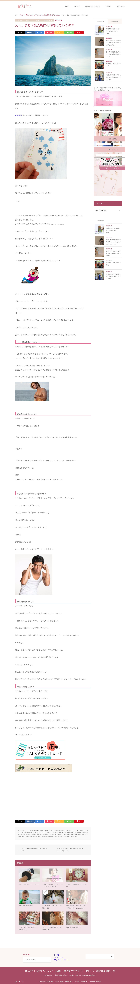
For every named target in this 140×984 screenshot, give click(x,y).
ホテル (54, 832)
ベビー (33, 832)
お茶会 (59, 830)
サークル (75, 830)
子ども (25, 834)
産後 (83, 834)
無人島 (79, 834)
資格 (41, 836)
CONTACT (108, 6)
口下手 (84, 832)
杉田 (50, 834)
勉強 (78, 832)
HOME (67, 6)
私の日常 (38, 20)
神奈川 (19, 836)
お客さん (55, 830)
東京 (53, 834)
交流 (69, 832)
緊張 (23, 836)
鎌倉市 (58, 836)
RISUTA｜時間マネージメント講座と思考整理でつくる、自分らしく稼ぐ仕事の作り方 (70, 971)
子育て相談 (33, 834)
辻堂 (55, 836)
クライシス (65, 830)
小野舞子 (18, 115)
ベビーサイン (39, 832)
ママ (58, 832)
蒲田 (31, 836)
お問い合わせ (58, 957)
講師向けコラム (48, 20)
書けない (42, 834)
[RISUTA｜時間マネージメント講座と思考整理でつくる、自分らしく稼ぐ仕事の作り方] (34, 6)
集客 (76, 836)
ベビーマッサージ (47, 832)
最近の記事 (100, 21)
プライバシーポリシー (62, 960)
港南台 (72, 834)
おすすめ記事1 (114, 21)
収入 (81, 832)
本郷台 (46, 834)
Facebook (19, 981)
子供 (29, 834)
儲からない (73, 832)
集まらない (63, 836)
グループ (70, 830)
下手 (66, 832)
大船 (20, 834)
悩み (38, 834)
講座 (39, 836)
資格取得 (45, 836)
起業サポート (121, 6)
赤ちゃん (50, 836)
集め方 (72, 836)
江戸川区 (64, 834)
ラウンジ (62, 832)
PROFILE (77, 6)
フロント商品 (23, 832)
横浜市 (59, 834)
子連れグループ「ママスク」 (24, 20)
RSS (22, 981)
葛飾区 (28, 836)
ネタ (80, 830)
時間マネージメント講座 (92, 6)
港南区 (68, 834)
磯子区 (86, 834)
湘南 (76, 834)
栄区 (56, 834)
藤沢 (34, 836)
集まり (68, 836)
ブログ (29, 832)
